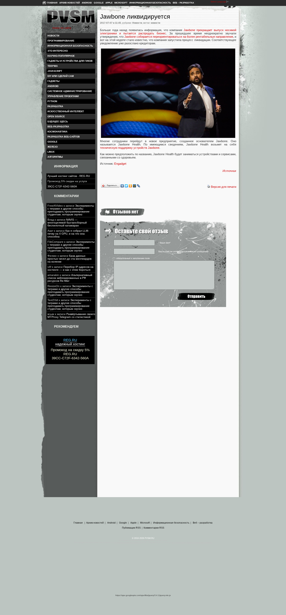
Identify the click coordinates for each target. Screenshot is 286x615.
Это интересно (57, 51)
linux (50, 151)
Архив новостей (69, 3)
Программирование (60, 40)
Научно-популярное (61, 56)
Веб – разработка (183, 3)
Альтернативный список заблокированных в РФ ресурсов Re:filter (69, 278)
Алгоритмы (55, 157)
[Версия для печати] (208, 186)
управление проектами (63, 96)
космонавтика (57, 131)
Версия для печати (223, 186)
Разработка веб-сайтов (63, 136)
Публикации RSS (131, 527)
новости (155, 23)
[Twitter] (126, 185)
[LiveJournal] (139, 185)
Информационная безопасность (150, 3)
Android (87, 3)
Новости (53, 35)
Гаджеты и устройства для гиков (70, 61)
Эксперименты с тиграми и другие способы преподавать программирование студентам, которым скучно (70, 210)
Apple (108, 3)
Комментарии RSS (154, 527)
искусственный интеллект (65, 111)
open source (56, 116)
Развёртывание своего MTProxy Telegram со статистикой (71, 315)
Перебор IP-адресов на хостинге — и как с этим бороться (70, 268)
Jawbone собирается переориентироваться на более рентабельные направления (178, 36)
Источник (229, 170)
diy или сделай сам (60, 76)
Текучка (52, 66)
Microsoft (120, 3)
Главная (52, 3)
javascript (54, 71)
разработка (55, 106)
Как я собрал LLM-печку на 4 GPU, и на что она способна (68, 233)
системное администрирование (69, 91)
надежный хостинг (70, 342)
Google (99, 3)
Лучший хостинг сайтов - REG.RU (68, 176)
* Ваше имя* (164, 243)
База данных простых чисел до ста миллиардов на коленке (69, 258)
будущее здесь (57, 121)
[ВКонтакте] (122, 185)
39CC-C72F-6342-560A (62, 186)
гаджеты (53, 81)
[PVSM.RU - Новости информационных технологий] (70, 18)
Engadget (120, 163)
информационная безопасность (70, 45)
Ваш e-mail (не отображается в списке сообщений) (183, 251)
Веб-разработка (58, 126)
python (52, 101)
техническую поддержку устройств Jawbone (129, 147)
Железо (52, 146)
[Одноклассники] (130, 185)
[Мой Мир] (134, 185)
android (53, 86)
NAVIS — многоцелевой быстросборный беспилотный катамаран (67, 222)
